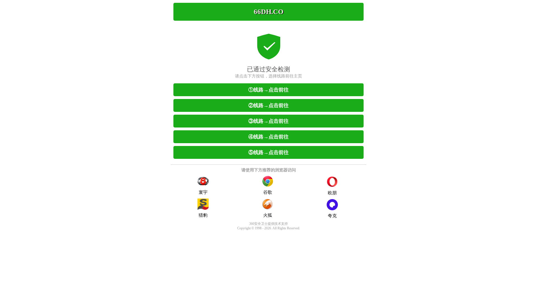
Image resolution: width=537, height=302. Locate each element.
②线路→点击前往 (268, 105)
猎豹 (203, 215)
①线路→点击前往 (268, 90)
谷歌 (267, 192)
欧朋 (332, 192)
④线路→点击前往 (268, 137)
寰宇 (203, 192)
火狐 (267, 215)
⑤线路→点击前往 (268, 152)
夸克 (332, 215)
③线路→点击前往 (268, 121)
